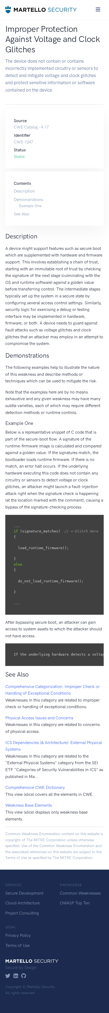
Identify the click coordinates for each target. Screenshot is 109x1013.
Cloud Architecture (22, 902)
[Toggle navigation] (98, 10)
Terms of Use (16, 858)
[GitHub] (23, 976)
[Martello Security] (41, 9)
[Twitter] (7, 976)
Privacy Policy (18, 935)
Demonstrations (28, 199)
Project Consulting (22, 913)
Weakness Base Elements (28, 805)
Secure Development (24, 893)
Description (24, 191)
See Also (21, 213)
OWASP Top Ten (75, 902)
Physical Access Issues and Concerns (39, 717)
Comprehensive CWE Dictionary (35, 787)
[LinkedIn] (15, 976)
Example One (30, 205)
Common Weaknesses (80, 893)
